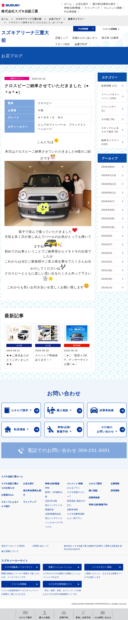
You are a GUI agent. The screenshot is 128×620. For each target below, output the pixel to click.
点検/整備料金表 (53, 514)
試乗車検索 (94, 497)
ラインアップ (92, 8)
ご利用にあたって (40, 546)
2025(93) (106, 235)
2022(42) (106, 261)
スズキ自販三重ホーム (12, 476)
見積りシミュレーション (60, 567)
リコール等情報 (18, 584)
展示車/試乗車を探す (104, 4)
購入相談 (93, 490)
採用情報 (115, 490)
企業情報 (115, 483)
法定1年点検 (51, 501)
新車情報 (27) (109, 85)
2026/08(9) (108, 166)
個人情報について (10, 551)
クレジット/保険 (113, 8)
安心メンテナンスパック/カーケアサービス (54, 522)
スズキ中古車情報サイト (60, 584)
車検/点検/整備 (72, 8)
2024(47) (106, 244)
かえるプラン (73, 488)
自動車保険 (72, 509)
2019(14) (106, 287)
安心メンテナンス (53, 505)
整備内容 (49, 509)
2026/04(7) (108, 201)
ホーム (68, 4)
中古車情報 (70, 11)
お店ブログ (55, 19)
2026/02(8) (108, 218)
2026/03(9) (108, 209)
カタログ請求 (95, 483)
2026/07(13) (108, 175)
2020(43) (106, 278)
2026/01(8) (108, 227)
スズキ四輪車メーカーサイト (19, 567)
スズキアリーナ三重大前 (29, 19)
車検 (47, 488)
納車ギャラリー (76, 19)
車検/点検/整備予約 (98, 504)
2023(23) (106, 253)
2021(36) (106, 270)
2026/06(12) (108, 184)
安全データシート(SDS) (12, 546)
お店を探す (82, 4)
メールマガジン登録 (102, 567)
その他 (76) (108, 119)
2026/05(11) (108, 192)
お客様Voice (7, 495)
